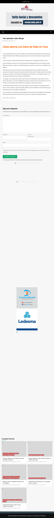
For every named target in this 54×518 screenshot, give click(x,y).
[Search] (51, 32)
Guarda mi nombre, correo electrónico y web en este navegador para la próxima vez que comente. (26, 151)
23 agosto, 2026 (15, 461)
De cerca (11, 453)
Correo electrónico (31, 135)
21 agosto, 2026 (41, 461)
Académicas (5, 453)
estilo (5, 40)
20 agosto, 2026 (15, 484)
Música (13, 97)
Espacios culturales (15, 478)
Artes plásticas (6, 476)
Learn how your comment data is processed (31, 159)
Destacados (16, 453)
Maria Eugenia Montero (7, 461)
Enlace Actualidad (6, 478)
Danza (30, 478)
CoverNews (35, 515)
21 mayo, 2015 (10, 40)
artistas (7, 97)
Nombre (5, 134)
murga (10, 97)
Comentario (6, 115)
